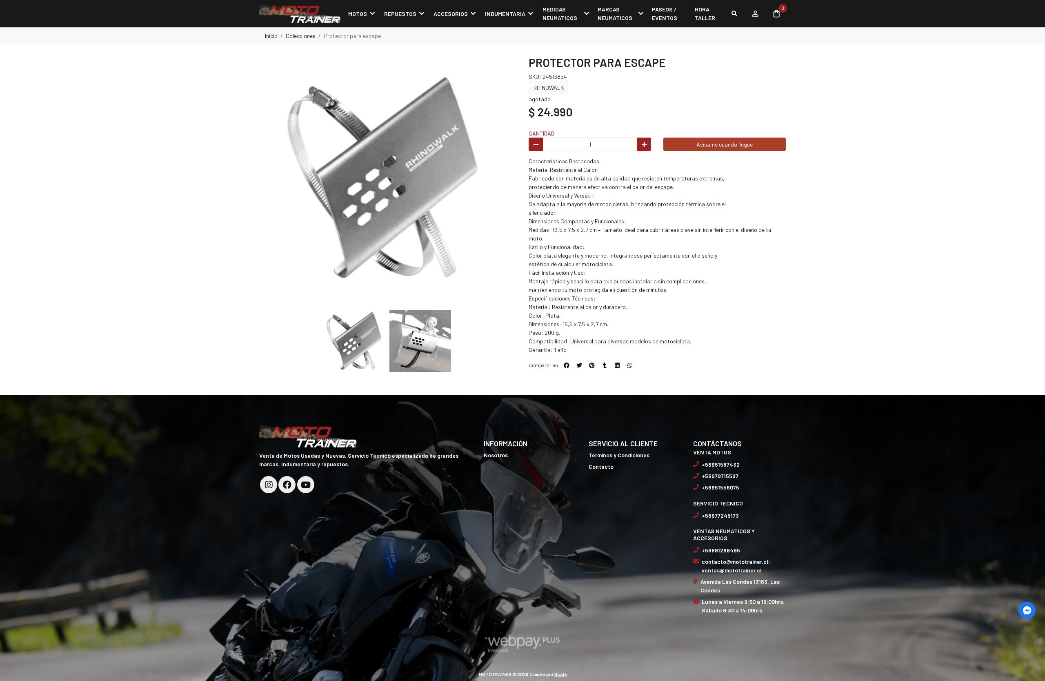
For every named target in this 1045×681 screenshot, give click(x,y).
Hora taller (705, 13)
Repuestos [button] (400, 13)
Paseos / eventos (664, 13)
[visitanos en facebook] (287, 484)
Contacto (601, 466)
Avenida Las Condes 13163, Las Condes (740, 586)
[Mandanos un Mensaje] (1027, 610)
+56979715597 (720, 475)
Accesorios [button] (451, 13)
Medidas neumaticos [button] (560, 13)
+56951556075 (720, 487)
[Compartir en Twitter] (579, 365)
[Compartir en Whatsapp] (630, 365)
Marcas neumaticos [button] (615, 13)
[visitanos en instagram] (268, 484)
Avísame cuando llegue (724, 144)
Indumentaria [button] (505, 13)
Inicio (271, 35)
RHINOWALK (549, 87)
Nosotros (496, 455)
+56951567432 (721, 464)
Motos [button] (357, 13)
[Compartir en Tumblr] (604, 365)
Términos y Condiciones (619, 455)
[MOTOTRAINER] (300, 13)
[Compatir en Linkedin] (617, 365)
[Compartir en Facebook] (566, 365)
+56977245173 (720, 515)
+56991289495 (721, 550)
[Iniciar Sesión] (755, 13)
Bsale (560, 674)
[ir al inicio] (308, 435)
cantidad (541, 133)
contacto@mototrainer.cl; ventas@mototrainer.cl (736, 566)
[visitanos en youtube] (305, 484)
